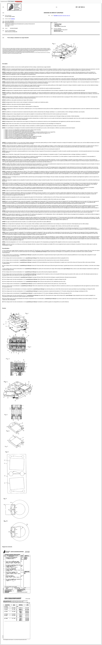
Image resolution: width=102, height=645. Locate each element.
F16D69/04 (56, 15)
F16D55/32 (64, 15)
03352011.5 (13, 18)
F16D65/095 (60, 15)
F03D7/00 (68, 15)
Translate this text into (4, 1)
